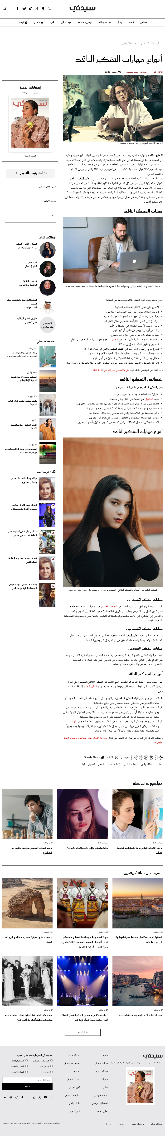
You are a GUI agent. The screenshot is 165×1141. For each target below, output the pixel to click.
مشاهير (143, 22)
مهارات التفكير (130, 764)
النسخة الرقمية (30, 156)
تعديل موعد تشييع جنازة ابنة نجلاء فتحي (23, 560)
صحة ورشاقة (105, 22)
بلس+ (52, 22)
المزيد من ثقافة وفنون (143, 873)
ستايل (105, 1079)
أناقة (131, 22)
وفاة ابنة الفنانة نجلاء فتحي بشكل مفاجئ (24, 480)
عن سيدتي (75, 1071)
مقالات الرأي (47, 237)
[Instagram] (24, 8)
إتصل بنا (108, 1124)
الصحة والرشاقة (18, 1061)
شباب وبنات (32, 397)
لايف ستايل (66, 22)
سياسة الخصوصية (138, 1124)
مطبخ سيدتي (101, 1063)
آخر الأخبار (75, 1111)
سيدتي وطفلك (85, 22)
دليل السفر (102, 1111)
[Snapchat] (43, 8)
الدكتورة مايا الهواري (28, 285)
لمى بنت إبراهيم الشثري (27, 248)
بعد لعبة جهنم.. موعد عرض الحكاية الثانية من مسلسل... (23, 587)
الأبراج (34, 421)
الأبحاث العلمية (110, 606)
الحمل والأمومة (18, 1072)
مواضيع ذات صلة (148, 783)
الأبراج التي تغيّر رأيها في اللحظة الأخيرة (24, 426)
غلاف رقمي (74, 1103)
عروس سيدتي (101, 1095)
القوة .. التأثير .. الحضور (47, 187)
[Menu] (161, 8)
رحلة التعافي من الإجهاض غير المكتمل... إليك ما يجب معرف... (22, 354)
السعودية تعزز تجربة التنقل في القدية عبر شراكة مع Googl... (21, 450)
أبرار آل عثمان (31, 266)
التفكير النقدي (90, 686)
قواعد (73, 721)
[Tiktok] (30, 8)
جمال (120, 22)
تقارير (105, 1087)
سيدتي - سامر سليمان (136, 72)
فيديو (21, 22)
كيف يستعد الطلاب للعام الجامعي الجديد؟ (22, 402)
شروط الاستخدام (157, 1124)
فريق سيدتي (74, 1087)
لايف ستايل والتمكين (41, 1061)
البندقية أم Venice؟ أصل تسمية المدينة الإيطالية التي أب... (24, 378)
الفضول (149, 399)
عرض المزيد (82, 1032)
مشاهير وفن (44, 1066)
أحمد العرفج (31, 308)
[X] (37, 8)
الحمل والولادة (31, 349)
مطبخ (37, 22)
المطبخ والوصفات (17, 1066)
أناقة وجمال (44, 1072)
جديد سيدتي (46, 341)
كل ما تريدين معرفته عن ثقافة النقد (111, 370)
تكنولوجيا (33, 445)
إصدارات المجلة (30, 87)
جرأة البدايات (50, 216)
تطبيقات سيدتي (72, 1095)
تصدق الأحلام (50, 201)
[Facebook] (17, 8)
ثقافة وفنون (157, 72)
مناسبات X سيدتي (71, 1063)
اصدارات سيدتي (100, 1103)
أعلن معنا (121, 1124)
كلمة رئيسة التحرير (33, 173)
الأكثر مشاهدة (45, 472)
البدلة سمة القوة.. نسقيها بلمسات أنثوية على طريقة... (24, 507)
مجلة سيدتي (74, 1055)
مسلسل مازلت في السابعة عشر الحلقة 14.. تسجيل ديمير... (22, 534)
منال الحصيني (31, 322)
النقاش (114, 339)
